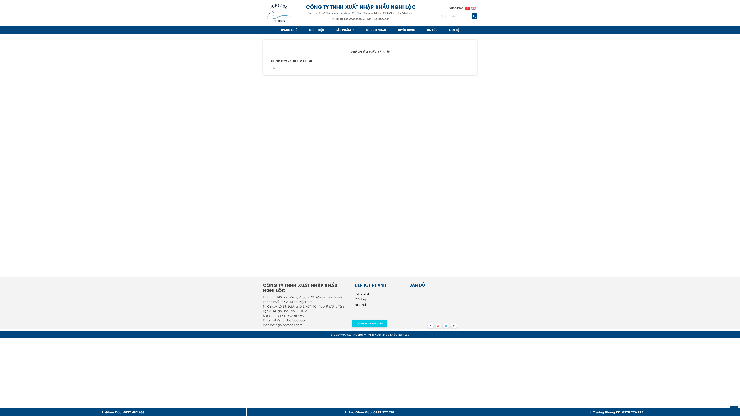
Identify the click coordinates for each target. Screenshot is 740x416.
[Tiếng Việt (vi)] (467, 7)
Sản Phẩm (343, 30)
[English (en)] (473, 7)
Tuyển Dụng (406, 30)
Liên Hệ (454, 30)
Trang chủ (289, 30)
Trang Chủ (362, 293)
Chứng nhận (376, 30)
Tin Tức (432, 30)
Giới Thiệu (316, 30)
